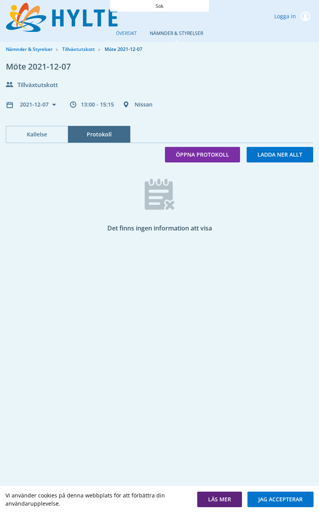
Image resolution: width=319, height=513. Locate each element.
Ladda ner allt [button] (280, 154)
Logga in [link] (286, 16)
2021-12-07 (35, 104)
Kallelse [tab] (37, 134)
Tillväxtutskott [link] (78, 49)
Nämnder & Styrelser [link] (29, 49)
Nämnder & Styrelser (176, 33)
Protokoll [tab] (99, 134)
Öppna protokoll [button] (202, 154)
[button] (219, 499)
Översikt (126, 33)
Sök (159, 6)
